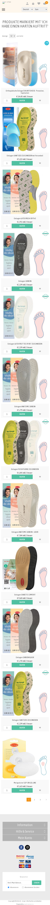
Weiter (46, 800)
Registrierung (27, 3)
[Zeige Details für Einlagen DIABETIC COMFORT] (25, 568)
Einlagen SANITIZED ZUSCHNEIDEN (25, 720)
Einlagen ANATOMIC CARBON (25, 407)
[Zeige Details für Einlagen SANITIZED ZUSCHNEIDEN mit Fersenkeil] (25, 129)
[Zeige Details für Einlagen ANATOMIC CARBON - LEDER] (25, 505)
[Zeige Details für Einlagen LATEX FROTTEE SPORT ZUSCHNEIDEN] (25, 317)
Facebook (21, 847)
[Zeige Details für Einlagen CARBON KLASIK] (25, 631)
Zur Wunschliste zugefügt (40, 100)
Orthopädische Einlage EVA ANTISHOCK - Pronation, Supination (25, 92)
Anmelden (33, 3)
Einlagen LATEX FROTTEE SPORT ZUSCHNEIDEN (25, 344)
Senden (36, 883)
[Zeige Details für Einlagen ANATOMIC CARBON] (25, 380)
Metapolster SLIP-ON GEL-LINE (25, 783)
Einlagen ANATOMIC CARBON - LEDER (25, 532)
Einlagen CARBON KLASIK (25, 657)
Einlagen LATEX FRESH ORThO (25, 218)
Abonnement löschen (32, 887)
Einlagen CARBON (25, 281)
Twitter (27, 847)
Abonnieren (14, 887)
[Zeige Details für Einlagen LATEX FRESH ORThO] (25, 192)
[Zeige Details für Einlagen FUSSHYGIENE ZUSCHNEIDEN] (25, 443)
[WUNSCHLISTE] (39, 3)
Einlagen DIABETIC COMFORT (25, 595)
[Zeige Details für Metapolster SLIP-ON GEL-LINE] (25, 756)
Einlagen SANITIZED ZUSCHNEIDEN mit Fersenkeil (25, 156)
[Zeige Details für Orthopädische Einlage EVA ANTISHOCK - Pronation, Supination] (25, 64)
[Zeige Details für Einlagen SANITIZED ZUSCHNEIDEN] (25, 693)
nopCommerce (29, 904)
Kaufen (22, 101)
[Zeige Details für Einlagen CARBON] (25, 254)
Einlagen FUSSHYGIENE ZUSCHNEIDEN (25, 469)
